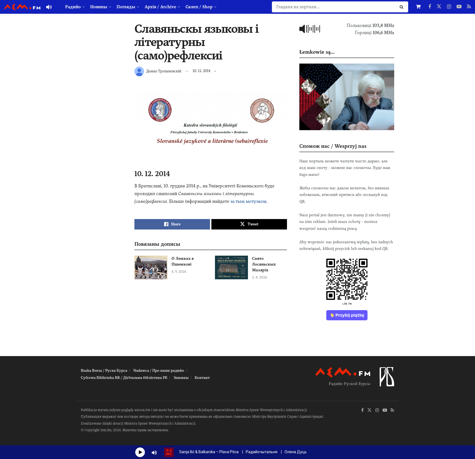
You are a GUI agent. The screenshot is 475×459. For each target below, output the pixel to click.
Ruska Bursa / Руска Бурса (104, 370)
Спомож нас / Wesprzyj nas (332, 146)
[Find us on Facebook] (429, 6)
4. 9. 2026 (179, 272)
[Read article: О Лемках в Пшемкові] (150, 267)
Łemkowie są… (317, 52)
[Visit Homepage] (22, 7)
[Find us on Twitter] (439, 6)
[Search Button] (402, 6)
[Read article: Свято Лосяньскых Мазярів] (231, 267)
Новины (98, 6)
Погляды (126, 6)
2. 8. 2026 (259, 277)
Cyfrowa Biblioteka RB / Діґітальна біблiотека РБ (124, 378)
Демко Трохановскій (163, 71)
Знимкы (181, 378)
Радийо (73, 6)
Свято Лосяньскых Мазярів (264, 264)
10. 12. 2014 (202, 71)
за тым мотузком (248, 201)
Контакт (202, 378)
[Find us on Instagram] (449, 6)
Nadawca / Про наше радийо (158, 370)
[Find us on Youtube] (459, 6)
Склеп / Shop (199, 6)
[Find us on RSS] (469, 6)
